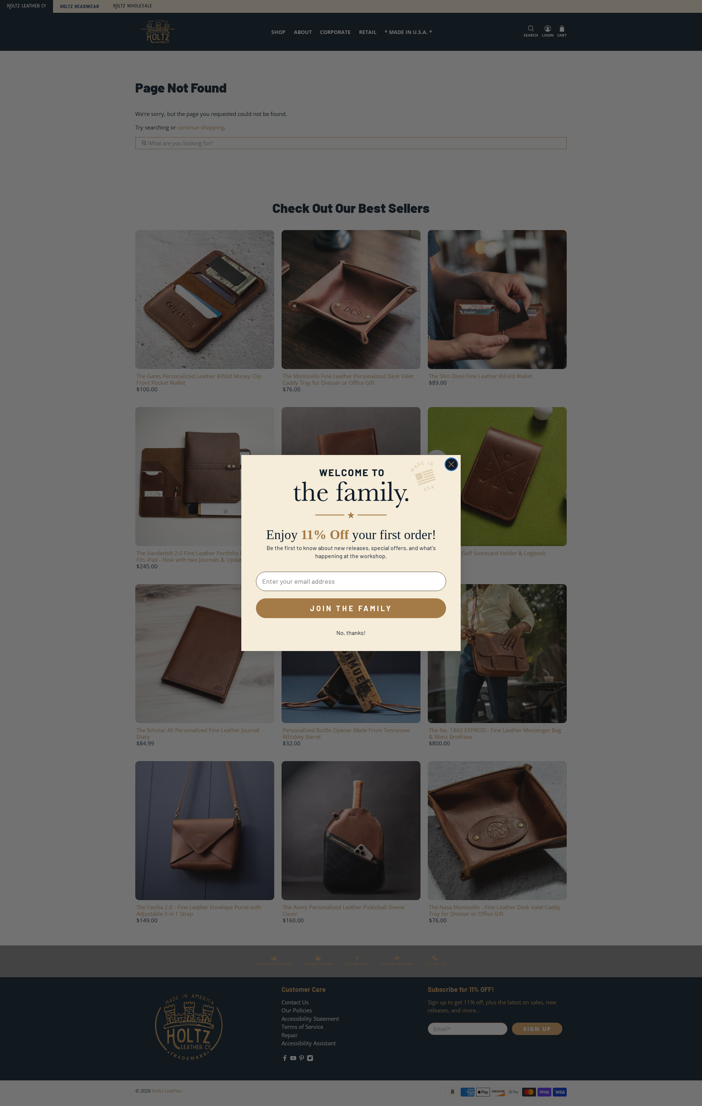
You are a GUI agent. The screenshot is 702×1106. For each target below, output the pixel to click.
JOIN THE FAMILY (351, 608)
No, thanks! (351, 632)
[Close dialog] (451, 464)
